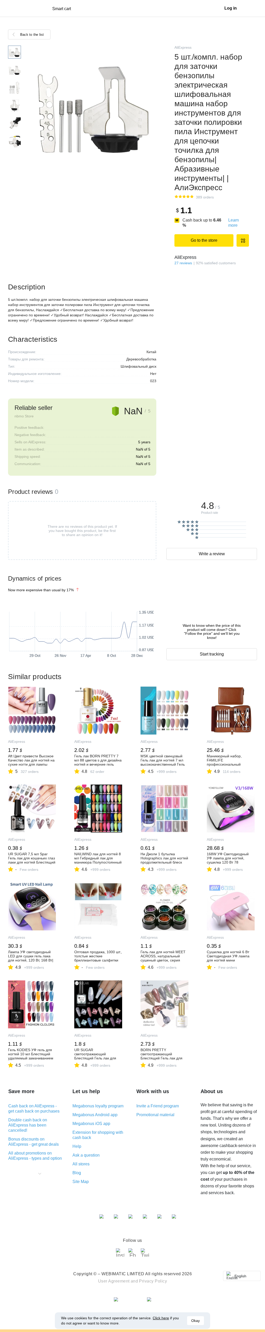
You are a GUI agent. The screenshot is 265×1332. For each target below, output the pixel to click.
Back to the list (32, 35)
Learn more (233, 222)
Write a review (212, 554)
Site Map (80, 1181)
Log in (230, 8)
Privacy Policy (153, 1281)
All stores (81, 1164)
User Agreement (114, 1281)
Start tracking (212, 654)
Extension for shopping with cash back (97, 1135)
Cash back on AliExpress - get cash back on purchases (34, 1108)
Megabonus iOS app (91, 1123)
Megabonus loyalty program (97, 1106)
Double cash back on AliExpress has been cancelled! (27, 1125)
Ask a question (86, 1155)
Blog (76, 1173)
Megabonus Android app (94, 1115)
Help (76, 1146)
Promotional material (155, 1115)
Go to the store (204, 240)
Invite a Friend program (157, 1106)
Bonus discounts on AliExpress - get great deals (33, 1141)
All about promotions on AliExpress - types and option (35, 1155)
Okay (195, 1321)
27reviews (183, 263)
